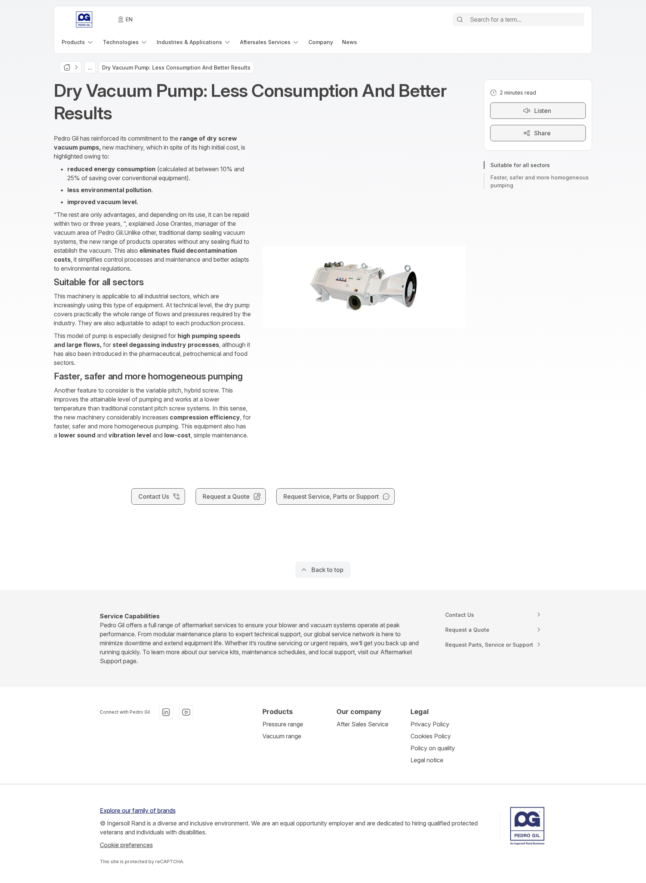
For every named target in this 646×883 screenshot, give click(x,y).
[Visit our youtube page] (186, 712)
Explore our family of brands (138, 810)
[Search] (460, 19)
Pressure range (282, 724)
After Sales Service (362, 724)
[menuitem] (78, 42)
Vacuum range (281, 736)
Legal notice (426, 760)
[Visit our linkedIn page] (166, 712)
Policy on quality (432, 748)
